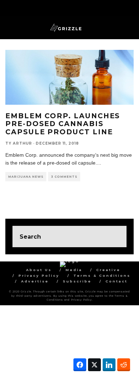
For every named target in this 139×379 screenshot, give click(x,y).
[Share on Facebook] (79, 364)
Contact (116, 281)
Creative (108, 270)
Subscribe (77, 281)
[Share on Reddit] (123, 364)
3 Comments (64, 176)
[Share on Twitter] (94, 364)
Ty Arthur (18, 143)
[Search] (128, 7)
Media (74, 270)
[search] (116, 236)
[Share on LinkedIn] (109, 364)
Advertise (35, 281)
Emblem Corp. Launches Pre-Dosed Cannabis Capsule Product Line (62, 123)
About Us (39, 270)
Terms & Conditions (101, 275)
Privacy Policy (39, 275)
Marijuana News (25, 176)
